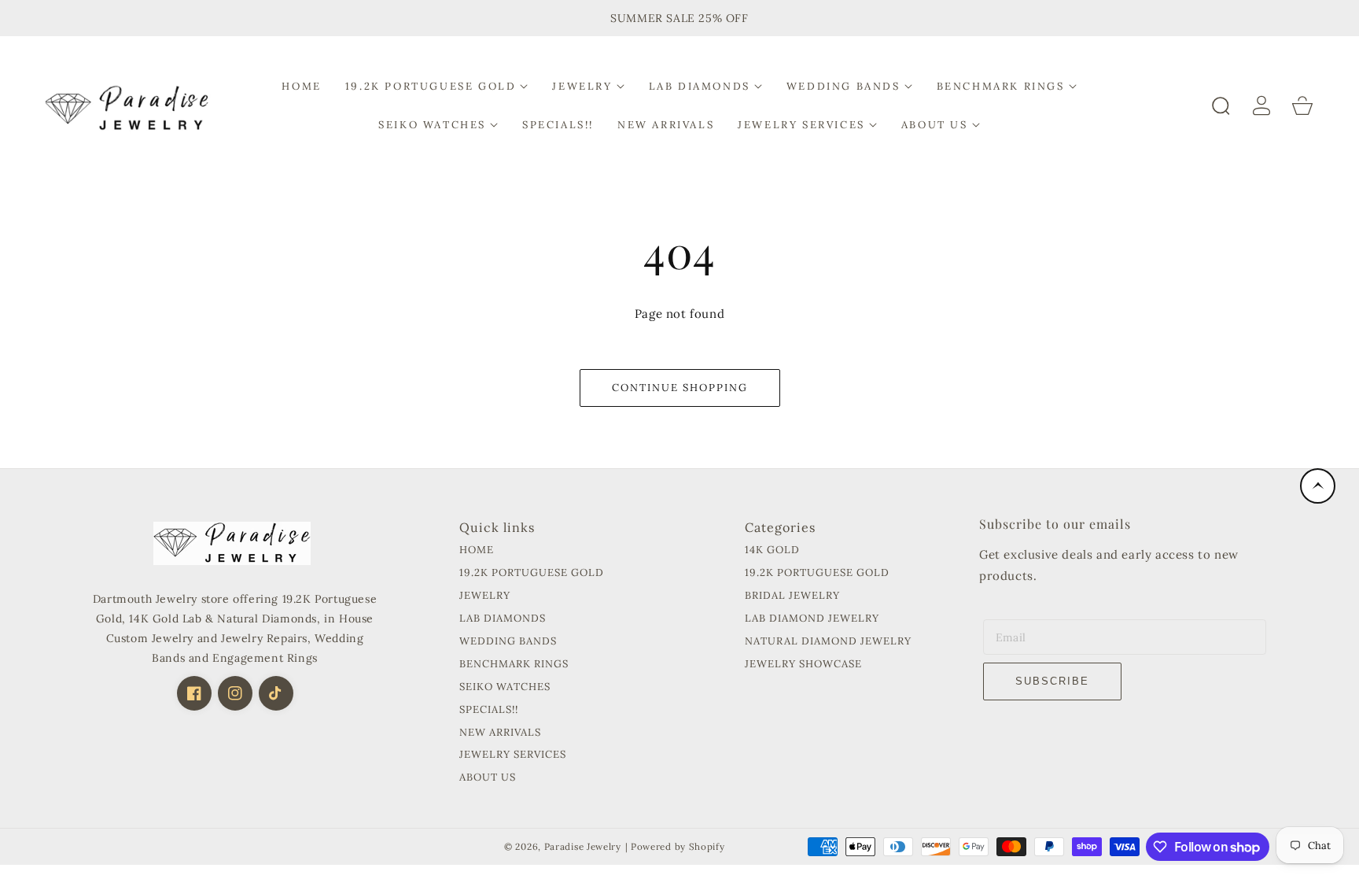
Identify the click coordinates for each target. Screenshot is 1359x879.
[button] (437, 86)
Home (476, 550)
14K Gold (772, 550)
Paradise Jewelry (582, 846)
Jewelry (484, 595)
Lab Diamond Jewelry (812, 618)
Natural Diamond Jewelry (828, 641)
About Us (487, 777)
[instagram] (235, 693)
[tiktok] (276, 693)
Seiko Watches (505, 687)
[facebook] (194, 693)
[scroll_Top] (1317, 486)
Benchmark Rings (514, 664)
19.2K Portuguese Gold (531, 573)
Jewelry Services (512, 754)
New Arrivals (500, 732)
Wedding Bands (508, 641)
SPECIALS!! (488, 710)
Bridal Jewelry (792, 595)
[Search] (1220, 105)
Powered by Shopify (678, 846)
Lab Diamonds (502, 618)
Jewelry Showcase (803, 664)
